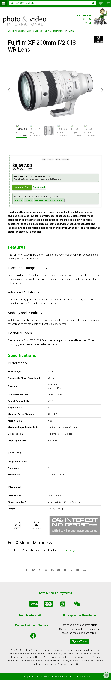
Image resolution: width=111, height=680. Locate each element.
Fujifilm (71, 31)
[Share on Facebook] (27, 570)
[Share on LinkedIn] (52, 570)
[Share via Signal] (78, 570)
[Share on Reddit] (46, 570)
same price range (66, 550)
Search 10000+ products (22, 3)
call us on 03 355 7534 (84, 19)
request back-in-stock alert (49, 200)
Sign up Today (79, 641)
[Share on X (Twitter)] (39, 570)
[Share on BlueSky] (33, 570)
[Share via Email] (59, 570)
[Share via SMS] (65, 570)
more (59, 179)
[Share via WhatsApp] (71, 570)
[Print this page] (84, 570)
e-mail (18, 200)
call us (28, 200)
